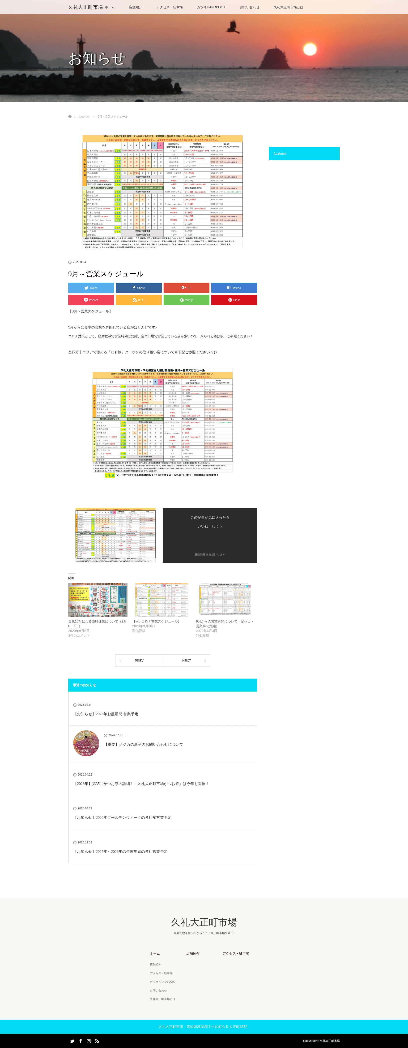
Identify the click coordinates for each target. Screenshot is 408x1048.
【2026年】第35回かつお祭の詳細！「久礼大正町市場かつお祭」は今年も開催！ (141, 784)
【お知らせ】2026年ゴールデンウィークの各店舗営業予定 (122, 818)
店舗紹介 (135, 7)
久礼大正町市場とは (288, 7)
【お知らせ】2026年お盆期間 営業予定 (105, 714)
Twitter (71, 1040)
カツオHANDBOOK (211, 7)
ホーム (110, 7)
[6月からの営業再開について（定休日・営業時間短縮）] (225, 600)
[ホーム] (69, 111)
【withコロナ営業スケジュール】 (156, 621)
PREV (139, 660)
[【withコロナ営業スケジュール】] (161, 600)
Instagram (88, 1040)
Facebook (80, 1040)
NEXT (186, 660)
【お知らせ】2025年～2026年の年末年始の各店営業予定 (120, 852)
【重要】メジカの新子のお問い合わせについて (143, 744)
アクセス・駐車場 (169, 7)
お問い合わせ (249, 7)
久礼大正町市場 (85, 7)
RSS (96, 1040)
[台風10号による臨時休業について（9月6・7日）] (98, 600)
